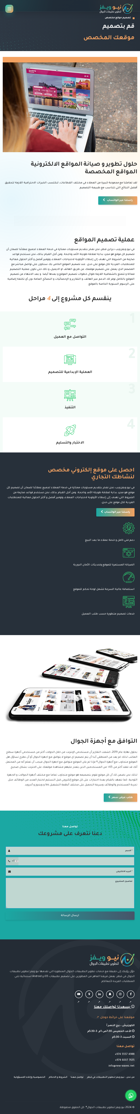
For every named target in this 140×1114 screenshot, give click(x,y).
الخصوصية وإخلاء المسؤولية (29, 1077)
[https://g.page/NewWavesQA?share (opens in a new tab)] (89, 998)
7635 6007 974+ (125, 1060)
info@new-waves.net (121, 1066)
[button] (117, 200)
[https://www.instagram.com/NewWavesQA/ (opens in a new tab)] (120, 998)
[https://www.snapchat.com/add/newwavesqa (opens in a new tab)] (110, 998)
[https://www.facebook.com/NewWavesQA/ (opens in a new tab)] (131, 998)
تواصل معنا (77, 1077)
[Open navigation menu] (9, 9)
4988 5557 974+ (125, 1054)
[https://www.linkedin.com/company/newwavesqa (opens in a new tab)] (99, 998)
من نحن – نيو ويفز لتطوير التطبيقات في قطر (111, 1077)
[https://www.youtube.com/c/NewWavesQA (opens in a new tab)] (79, 998)
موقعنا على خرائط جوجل (117, 1017)
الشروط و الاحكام (58, 1077)
